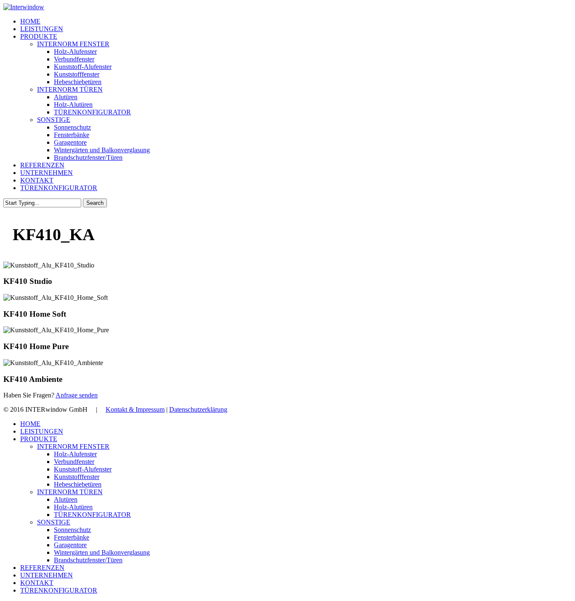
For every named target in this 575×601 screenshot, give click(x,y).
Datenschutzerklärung (198, 409)
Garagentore (70, 544)
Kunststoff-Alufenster (83, 469)
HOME (30, 423)
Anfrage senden (77, 395)
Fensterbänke (71, 537)
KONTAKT (36, 582)
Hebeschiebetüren (77, 484)
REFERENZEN (42, 567)
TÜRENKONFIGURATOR (92, 514)
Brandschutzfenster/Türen (88, 560)
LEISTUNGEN (41, 431)
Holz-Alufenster (75, 454)
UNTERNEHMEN (46, 575)
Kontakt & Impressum (135, 409)
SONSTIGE (53, 522)
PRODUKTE (38, 438)
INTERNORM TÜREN (70, 491)
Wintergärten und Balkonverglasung (102, 552)
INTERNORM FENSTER (73, 446)
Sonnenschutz (72, 529)
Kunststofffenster (76, 476)
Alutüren (65, 499)
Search (95, 203)
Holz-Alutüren (73, 507)
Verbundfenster (74, 461)
